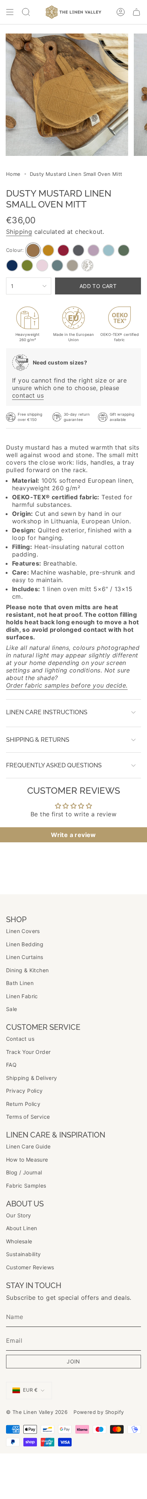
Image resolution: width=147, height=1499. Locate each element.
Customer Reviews (30, 1267)
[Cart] (136, 12)
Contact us (20, 1038)
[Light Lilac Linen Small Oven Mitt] (93, 250)
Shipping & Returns (37, 739)
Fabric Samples (26, 1185)
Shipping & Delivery (31, 1078)
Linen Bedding (24, 944)
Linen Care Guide (28, 1146)
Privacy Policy (24, 1090)
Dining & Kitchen (27, 970)
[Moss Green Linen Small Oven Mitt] (124, 250)
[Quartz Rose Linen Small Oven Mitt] (42, 265)
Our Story (18, 1215)
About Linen (21, 1228)
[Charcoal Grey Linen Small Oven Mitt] (78, 250)
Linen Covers (23, 931)
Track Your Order (28, 1052)
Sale (11, 1009)
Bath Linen (20, 983)
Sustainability (23, 1254)
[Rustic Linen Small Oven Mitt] (72, 265)
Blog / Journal (24, 1172)
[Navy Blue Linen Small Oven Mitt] (12, 265)
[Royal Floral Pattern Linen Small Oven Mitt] (87, 265)
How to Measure (27, 1159)
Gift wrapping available (122, 417)
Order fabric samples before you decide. (67, 685)
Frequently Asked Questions (54, 765)
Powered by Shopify (99, 1412)
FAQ (11, 1064)
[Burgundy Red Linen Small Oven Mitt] (63, 250)
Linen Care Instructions (46, 712)
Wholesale (19, 1241)
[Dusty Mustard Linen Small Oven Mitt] (33, 250)
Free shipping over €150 (30, 417)
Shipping (19, 231)
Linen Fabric (22, 996)
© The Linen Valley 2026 (36, 1412)
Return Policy (23, 1104)
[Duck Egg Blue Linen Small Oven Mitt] (109, 250)
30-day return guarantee (77, 417)
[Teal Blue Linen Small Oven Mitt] (57, 265)
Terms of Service (28, 1116)
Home (13, 174)
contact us (28, 395)
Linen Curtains (24, 957)
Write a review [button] (73, 835)
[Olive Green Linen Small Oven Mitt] (27, 265)
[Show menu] (9, 12)
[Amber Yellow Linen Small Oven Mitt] (48, 250)
